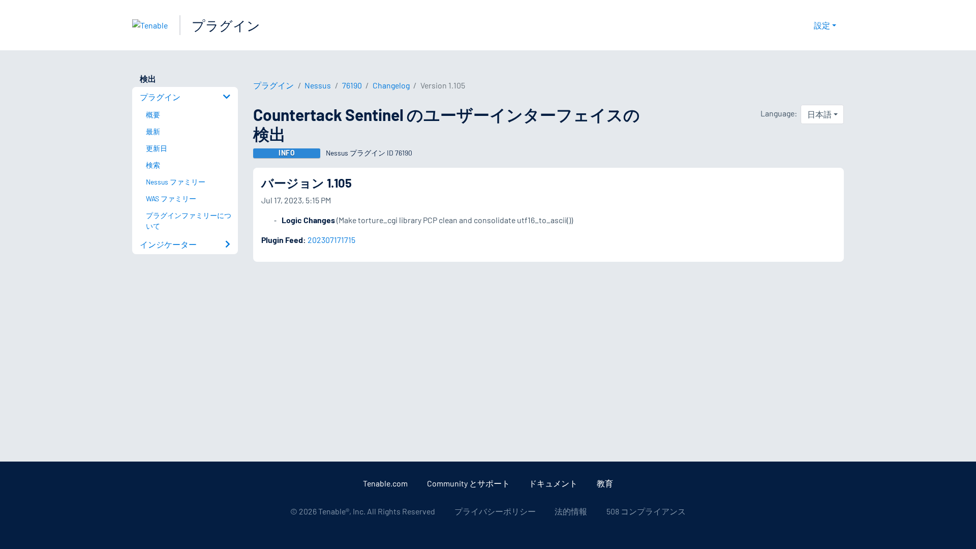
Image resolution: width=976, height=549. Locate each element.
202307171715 (331, 240)
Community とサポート (468, 483)
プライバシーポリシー (495, 511)
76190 (352, 85)
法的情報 (571, 511)
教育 (605, 483)
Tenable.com (385, 483)
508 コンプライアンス (646, 511)
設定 (822, 25)
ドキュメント (553, 483)
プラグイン (226, 25)
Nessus (317, 85)
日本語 (819, 114)
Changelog (391, 85)
